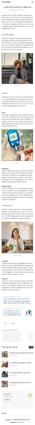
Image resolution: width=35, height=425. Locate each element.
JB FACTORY (21, 422)
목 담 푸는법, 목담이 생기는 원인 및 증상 (11, 337)
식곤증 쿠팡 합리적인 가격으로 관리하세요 (16, 299)
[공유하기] (8, 323)
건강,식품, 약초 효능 (8, 396)
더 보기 (31, 347)
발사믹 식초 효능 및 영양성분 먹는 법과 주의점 (12, 333)
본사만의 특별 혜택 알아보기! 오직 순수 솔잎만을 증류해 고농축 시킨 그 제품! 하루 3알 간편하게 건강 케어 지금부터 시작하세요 (12, 314)
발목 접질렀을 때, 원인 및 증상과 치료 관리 (11, 339)
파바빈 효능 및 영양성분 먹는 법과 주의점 (11, 340)
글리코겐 (14, 121)
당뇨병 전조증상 (28, 104)
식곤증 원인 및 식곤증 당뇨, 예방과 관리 (17, 7)
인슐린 (26, 101)
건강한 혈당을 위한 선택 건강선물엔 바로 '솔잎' (12, 311)
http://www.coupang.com (10, 296)
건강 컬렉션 (6, 394)
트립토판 (17, 195)
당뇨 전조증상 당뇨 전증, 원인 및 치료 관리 (11, 335)
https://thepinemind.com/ (10, 308)
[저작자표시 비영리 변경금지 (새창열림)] (19, 323)
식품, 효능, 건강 (14, 10)
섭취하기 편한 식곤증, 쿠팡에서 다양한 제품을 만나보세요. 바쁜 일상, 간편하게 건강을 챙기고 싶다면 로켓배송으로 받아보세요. (17, 302)
